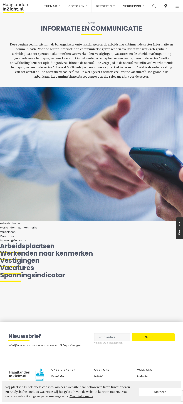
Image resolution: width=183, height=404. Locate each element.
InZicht (98, 376)
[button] (154, 6)
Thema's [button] (51, 6)
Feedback (179, 228)
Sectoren (76, 6)
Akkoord (160, 392)
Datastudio (57, 376)
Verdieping (132, 6)
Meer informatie (81, 396)
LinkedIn (142, 376)
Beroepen (104, 6)
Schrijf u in (153, 337)
